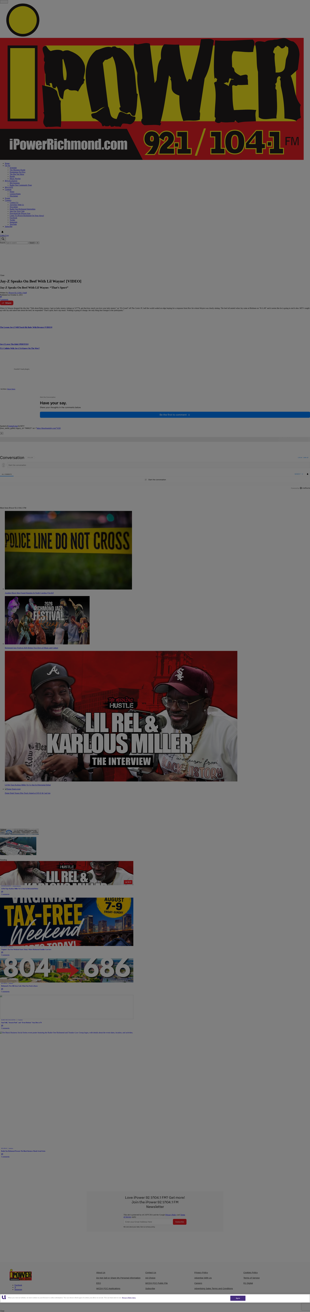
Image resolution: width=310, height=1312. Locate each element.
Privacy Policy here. (129, 1298)
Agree (238, 1298)
